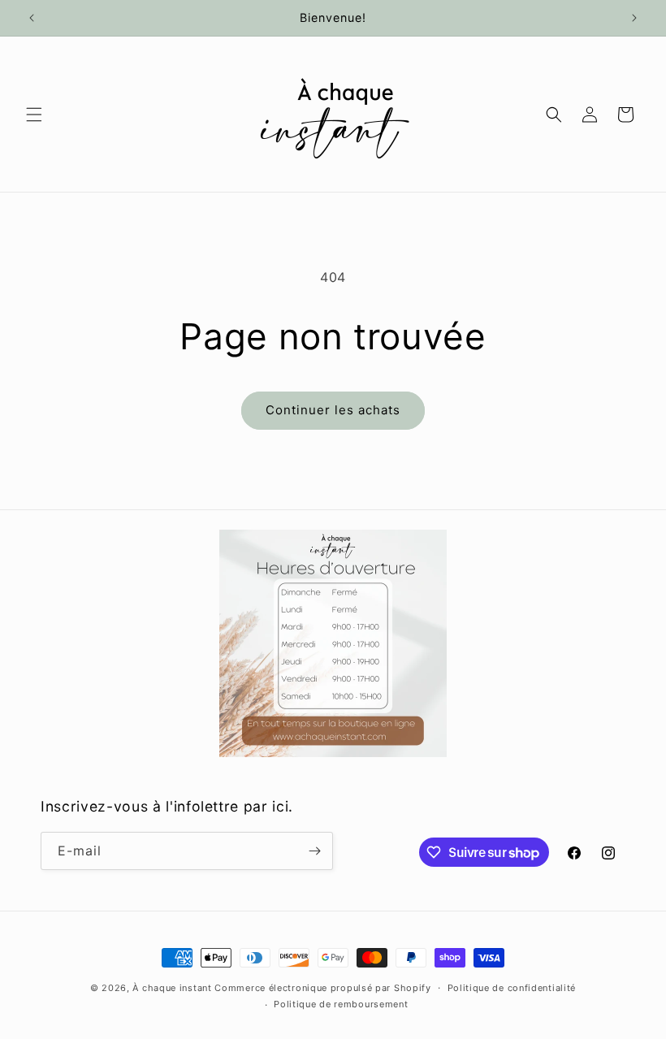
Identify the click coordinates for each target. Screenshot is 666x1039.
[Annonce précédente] (32, 18)
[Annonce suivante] (634, 18)
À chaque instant (173, 988)
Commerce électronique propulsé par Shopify (322, 988)
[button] (34, 114)
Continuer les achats (333, 410)
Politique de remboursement (341, 1004)
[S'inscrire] (314, 851)
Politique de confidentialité (512, 988)
